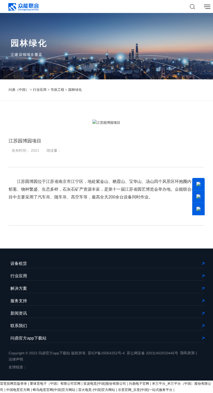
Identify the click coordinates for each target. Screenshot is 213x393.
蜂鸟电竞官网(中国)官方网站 (54, 390)
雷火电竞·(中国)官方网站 (96, 390)
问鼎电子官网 (139, 383)
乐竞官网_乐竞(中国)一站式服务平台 (145, 390)
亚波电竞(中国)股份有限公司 (104, 383)
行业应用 (39, 90)
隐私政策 (187, 353)
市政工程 (57, 90)
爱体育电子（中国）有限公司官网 (55, 383)
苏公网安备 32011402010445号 (152, 353)
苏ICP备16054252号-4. (107, 353)
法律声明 (16, 359)
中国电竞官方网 (18, 390)
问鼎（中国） (19, 90)
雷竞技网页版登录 (13, 383)
